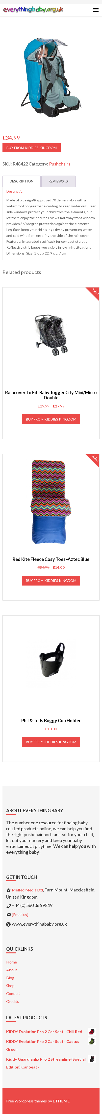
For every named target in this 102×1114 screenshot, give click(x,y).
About (11, 969)
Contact (13, 993)
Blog (10, 977)
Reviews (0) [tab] (59, 181)
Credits (12, 1001)
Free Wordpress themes (26, 1101)
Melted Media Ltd (27, 890)
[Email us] (20, 914)
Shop (10, 985)
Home (11, 962)
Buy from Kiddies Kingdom (31, 148)
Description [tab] (21, 181)
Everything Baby (33, 14)
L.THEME (61, 1101)
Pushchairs (59, 163)
